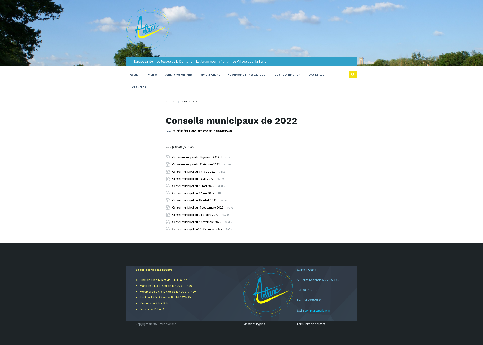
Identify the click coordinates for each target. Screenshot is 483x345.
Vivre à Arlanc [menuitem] (210, 74)
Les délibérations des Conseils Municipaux (201, 131)
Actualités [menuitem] (316, 74)
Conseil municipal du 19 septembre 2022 (198, 207)
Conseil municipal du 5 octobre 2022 (196, 214)
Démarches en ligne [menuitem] (178, 74)
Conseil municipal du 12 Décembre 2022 (197, 229)
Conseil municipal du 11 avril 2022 (193, 179)
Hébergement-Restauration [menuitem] (247, 74)
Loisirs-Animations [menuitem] (288, 74)
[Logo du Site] (147, 49)
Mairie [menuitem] (152, 74)
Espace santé (143, 62)
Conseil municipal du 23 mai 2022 (193, 186)
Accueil (170, 102)
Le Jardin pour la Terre (212, 62)
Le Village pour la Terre (249, 62)
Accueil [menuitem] (135, 74)
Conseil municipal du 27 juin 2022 (193, 193)
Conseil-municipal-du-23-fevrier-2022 (196, 164)
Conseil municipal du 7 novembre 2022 (197, 222)
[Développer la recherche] (353, 74)
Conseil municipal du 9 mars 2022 (193, 171)
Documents (190, 102)
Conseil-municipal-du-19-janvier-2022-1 (197, 157)
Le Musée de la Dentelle (174, 62)
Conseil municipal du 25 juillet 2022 (195, 200)
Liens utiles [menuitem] (138, 87)
